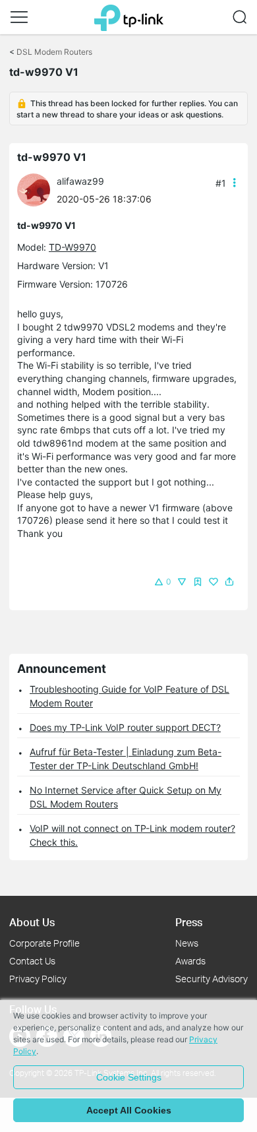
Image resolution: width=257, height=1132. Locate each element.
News (186, 943)
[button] (19, 17)
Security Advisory (211, 978)
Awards (190, 960)
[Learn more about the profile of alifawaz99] (37, 189)
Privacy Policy (38, 978)
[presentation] (33, 189)
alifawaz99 (80, 181)
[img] (197, 582)
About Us (32, 922)
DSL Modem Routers (54, 52)
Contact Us (32, 960)
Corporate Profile (44, 943)
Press (188, 922)
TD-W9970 (72, 247)
